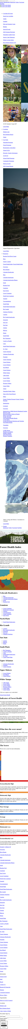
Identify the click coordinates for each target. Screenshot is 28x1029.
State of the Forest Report (9, 394)
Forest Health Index (8, 264)
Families (5, 21)
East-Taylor (6, 290)
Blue (4, 275)
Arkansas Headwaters (8, 354)
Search (1, 2)
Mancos (5, 330)
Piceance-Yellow (7, 383)
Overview (5, 408)
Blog (4, 259)
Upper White (6, 386)
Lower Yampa (6, 380)
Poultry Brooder (7, 417)
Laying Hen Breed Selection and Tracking (13, 421)
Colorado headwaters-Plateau (10, 280)
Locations (5, 129)
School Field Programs (8, 158)
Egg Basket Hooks (7, 422)
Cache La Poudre (7, 341)
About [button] (4, 388)
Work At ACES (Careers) (6, 1000)
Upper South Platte (7, 657)
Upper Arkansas (7, 359)
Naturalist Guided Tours (9, 34)
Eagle (4, 282)
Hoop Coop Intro (7, 415)
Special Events (6, 29)
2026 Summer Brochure (9, 32)
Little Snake (6, 375)
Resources (5, 253)
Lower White (6, 378)
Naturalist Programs (8, 142)
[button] (8, 272)
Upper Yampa (6, 689)
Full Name (2, 1016)
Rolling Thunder (7, 433)
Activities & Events (8, 13)
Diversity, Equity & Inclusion (10, 153)
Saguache (5, 320)
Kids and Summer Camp (9, 24)
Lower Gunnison (7, 293)
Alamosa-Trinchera (8, 312)
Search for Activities (8, 16)
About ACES (6, 150)
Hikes (4, 396)
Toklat (4, 137)
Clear (4, 343)
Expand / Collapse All (5, 847)
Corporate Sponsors (5, 992)
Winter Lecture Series (8, 40)
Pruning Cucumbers (8, 432)
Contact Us (3, 984)
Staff (1, 979)
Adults (4, 18)
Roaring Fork (6, 285)
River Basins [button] (6, 269)
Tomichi (5, 298)
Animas (5, 327)
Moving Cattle (6, 412)
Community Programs (8, 161)
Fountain (5, 357)
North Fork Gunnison (8, 296)
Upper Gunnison (7, 614)
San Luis (5, 322)
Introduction (6, 403)
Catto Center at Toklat (5, 1011)
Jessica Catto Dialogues (9, 37)
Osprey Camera (7, 261)
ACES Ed (5, 155)
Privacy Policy (3, 995)
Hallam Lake (6, 132)
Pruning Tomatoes (7, 436)
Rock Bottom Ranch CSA (9, 42)
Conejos (5, 314)
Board (1, 982)
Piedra (4, 333)
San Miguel (6, 367)
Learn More (6, 126)
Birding (5, 26)
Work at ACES (6, 163)
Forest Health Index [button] (18, 264)
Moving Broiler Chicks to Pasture (11, 414)
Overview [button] (5, 267)
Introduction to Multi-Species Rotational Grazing (15, 411)
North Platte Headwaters (9, 306)
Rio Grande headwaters (9, 317)
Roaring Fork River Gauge (9, 256)
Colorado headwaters (8, 277)
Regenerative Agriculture (9, 147)
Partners (2, 990)
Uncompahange (7, 301)
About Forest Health (5, 695)
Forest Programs (7, 145)
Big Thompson (6, 338)
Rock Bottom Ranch (8, 134)
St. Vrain (5, 349)
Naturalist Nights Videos (9, 391)
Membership (7, 2)
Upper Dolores (6, 370)
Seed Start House (7, 434)
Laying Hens (6, 419)
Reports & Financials (5, 987)
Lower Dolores (7, 365)
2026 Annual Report (8, 166)
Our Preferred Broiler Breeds (10, 418)
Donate (5, 526)
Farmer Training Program (9, 399)
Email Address (4, 1018)
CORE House (6, 430)
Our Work (5, 139)
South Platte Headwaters (9, 346)
